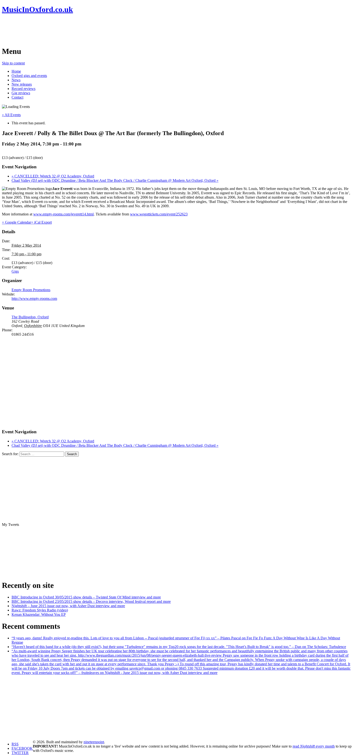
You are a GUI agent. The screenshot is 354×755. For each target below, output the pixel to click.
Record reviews (23, 89)
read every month (314, 746)
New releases (22, 84)
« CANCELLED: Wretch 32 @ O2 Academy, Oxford (53, 176)
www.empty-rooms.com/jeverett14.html (63, 214)
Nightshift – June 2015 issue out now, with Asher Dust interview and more (68, 606)
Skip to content (13, 63)
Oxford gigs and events (29, 76)
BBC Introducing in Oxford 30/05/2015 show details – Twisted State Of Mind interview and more (86, 597)
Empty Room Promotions (31, 290)
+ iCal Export (41, 222)
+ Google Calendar (16, 222)
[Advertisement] (89, 30)
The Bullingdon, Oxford (30, 317)
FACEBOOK (22, 748)
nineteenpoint (94, 742)
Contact (17, 97)
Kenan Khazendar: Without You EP (39, 614)
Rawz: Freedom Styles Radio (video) (40, 610)
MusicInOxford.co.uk (37, 9)
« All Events (11, 115)
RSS (15, 744)
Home (16, 71)
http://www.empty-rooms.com (34, 298)
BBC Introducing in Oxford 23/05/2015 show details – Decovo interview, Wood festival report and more (91, 601)
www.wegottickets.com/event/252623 (159, 214)
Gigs (15, 271)
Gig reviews (21, 93)
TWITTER (20, 753)
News (16, 80)
